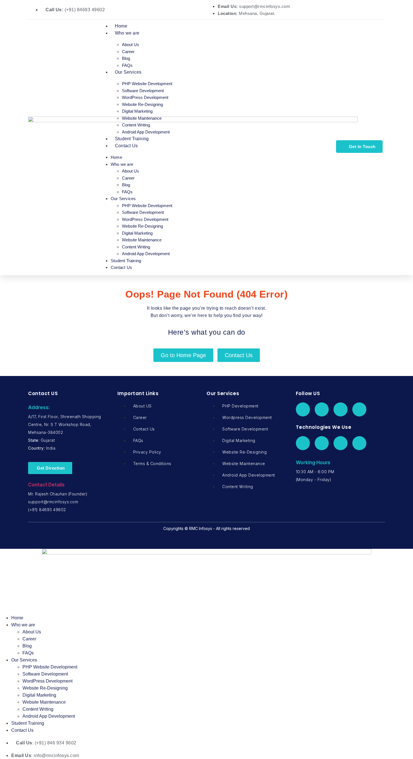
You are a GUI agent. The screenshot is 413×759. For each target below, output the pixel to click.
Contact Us (126, 145)
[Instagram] (359, 409)
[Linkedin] (340, 409)
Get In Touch (362, 146)
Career (128, 51)
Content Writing (136, 125)
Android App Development (146, 132)
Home (121, 26)
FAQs (127, 65)
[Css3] (359, 443)
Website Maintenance (142, 118)
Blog (126, 58)
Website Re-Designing (142, 104)
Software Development (143, 90)
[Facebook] (303, 409)
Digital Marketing (137, 111)
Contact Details (46, 485)
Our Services (128, 72)
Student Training (132, 138)
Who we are (127, 33)
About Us (130, 44)
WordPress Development (145, 97)
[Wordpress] (322, 443)
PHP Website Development (147, 83)
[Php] (303, 443)
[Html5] (340, 443)
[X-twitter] (322, 409)
